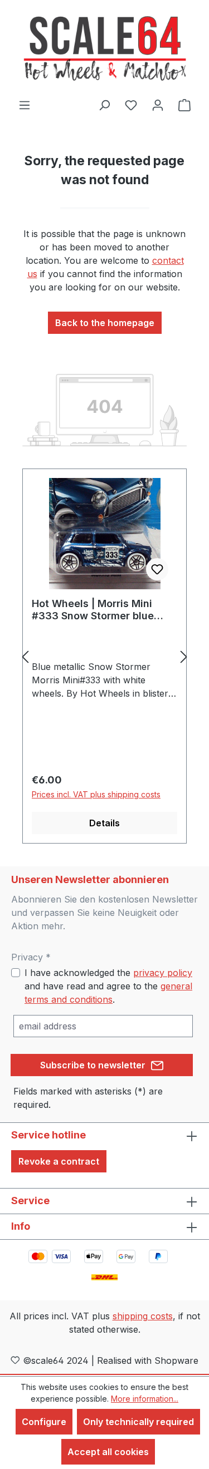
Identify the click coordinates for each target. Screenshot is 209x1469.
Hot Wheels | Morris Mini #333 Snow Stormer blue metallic (93, 610)
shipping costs (143, 1316)
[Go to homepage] (104, 49)
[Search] (104, 104)
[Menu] (24, 104)
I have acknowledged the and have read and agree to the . (108, 986)
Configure (44, 1421)
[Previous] (25, 656)
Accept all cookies (108, 1451)
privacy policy (162, 972)
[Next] (184, 656)
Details (104, 823)
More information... (144, 1398)
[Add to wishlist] (157, 569)
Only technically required (138, 1421)
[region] (104, 656)
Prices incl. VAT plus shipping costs (96, 794)
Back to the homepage (104, 322)
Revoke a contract (58, 1161)
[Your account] (157, 104)
